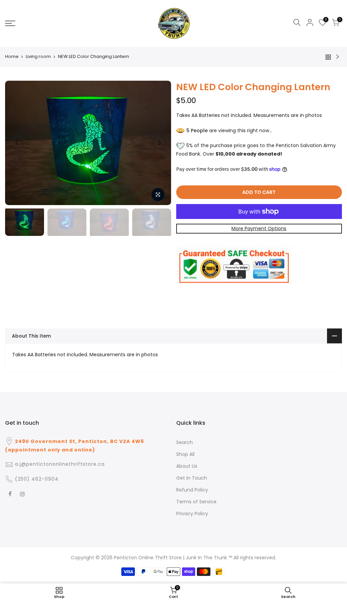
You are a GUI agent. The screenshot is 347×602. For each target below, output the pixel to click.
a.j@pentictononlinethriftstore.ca (60, 464)
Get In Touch (191, 478)
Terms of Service (196, 501)
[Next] (159, 142)
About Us (186, 466)
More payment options (258, 228)
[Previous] (17, 142)
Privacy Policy (192, 513)
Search (184, 442)
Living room (38, 57)
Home (12, 57)
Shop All (185, 454)
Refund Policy (192, 489)
